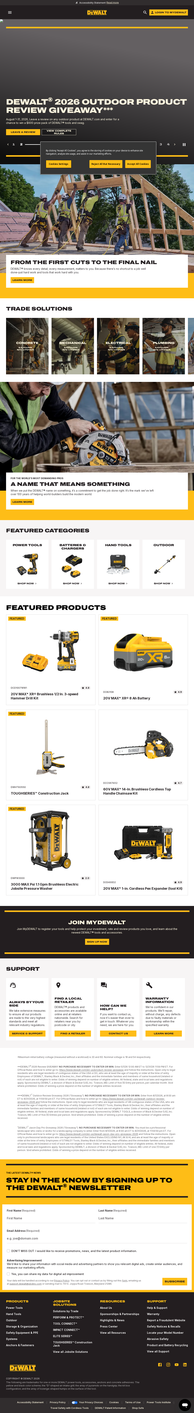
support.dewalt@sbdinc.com (25, 1283)
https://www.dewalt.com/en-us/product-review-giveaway (91, 1069)
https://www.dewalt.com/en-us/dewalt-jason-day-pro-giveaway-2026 (98, 1134)
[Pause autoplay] (184, 144)
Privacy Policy (61, 1280)
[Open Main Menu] (10, 12)
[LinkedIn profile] (185, 1365)
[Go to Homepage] (97, 12)
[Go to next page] (175, 144)
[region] (97, 350)
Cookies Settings (58, 164)
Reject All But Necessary (106, 164)
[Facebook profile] (160, 1365)
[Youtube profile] (177, 1365)
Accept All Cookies (138, 164)
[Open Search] (145, 12)
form (124, 1280)
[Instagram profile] (168, 1365)
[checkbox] (8, 1250)
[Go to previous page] (8, 144)
